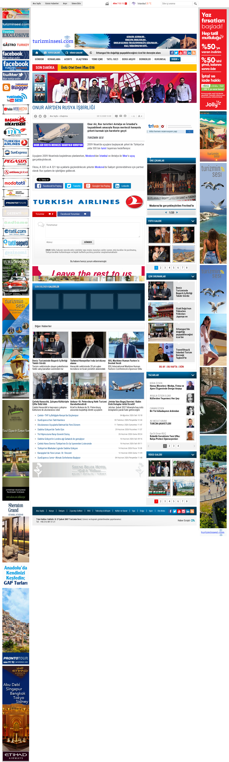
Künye (51, 511)
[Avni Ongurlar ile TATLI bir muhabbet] (183, 235)
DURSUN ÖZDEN (167, 436)
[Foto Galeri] (52, 53)
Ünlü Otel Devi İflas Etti (78, 67)
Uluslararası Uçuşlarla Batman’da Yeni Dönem (59, 424)
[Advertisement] (114, 20)
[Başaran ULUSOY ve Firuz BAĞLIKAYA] (159, 235)
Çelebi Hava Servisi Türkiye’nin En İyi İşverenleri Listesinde (65, 443)
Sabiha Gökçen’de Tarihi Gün (51, 429)
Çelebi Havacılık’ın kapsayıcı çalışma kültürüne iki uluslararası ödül (50, 405)
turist (103, 148)
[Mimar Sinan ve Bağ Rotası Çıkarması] (159, 468)
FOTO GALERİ (154, 221)
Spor (151, 511)
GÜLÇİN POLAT (164, 397)
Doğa (142, 511)
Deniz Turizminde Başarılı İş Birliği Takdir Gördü (184, 292)
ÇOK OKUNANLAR (157, 276)
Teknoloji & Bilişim (102, 511)
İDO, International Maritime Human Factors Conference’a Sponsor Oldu (125, 365)
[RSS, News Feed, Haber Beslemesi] (194, 53)
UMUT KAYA (163, 424)
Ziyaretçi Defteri (75, 511)
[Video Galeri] (74, 53)
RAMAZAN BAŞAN (160, 384)
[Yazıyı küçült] (133, 116)
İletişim (62, 511)
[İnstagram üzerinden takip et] (185, 53)
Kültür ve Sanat (121, 511)
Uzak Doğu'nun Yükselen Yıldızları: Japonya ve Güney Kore (183, 312)
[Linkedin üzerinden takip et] (189, 53)
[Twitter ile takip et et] (176, 53)
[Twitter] (40, 116)
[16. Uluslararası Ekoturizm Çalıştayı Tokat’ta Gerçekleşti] (183, 468)
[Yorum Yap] (116, 116)
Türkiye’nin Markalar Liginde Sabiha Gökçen (58, 448)
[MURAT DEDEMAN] (159, 254)
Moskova (90, 155)
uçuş (132, 155)
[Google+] (44, 116)
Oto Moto (161, 511)
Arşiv (65, 3)
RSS (88, 511)
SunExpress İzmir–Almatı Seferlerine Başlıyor (59, 457)
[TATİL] (183, 254)
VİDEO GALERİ (155, 454)
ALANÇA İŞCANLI (164, 411)
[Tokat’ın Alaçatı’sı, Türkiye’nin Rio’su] (183, 487)
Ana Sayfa (37, 3)
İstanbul (103, 155)
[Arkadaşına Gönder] (120, 116)
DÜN (181, 366)
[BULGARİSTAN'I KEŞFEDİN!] (159, 487)
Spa (133, 511)
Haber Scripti (184, 520)
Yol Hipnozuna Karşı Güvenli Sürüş (55, 434)
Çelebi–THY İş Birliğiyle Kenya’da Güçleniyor (58, 415)
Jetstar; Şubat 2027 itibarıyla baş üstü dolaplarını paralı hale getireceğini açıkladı (125, 405)
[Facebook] (35, 116)
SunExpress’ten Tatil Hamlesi (51, 420)
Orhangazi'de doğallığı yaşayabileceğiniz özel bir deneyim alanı (184, 333)
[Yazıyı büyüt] (140, 116)
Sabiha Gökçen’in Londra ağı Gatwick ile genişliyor (61, 439)
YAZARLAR (153, 375)
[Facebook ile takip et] (172, 53)
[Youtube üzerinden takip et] (181, 53)
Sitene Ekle (76, 3)
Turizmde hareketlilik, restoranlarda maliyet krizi (121, 53)
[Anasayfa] (37, 53)
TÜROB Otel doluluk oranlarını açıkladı (171, 205)
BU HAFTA (172, 366)
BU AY (162, 366)
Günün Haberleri (52, 3)
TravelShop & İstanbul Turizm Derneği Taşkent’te (184, 353)
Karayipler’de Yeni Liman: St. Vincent (55, 453)
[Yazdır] (125, 116)
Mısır (125, 155)
